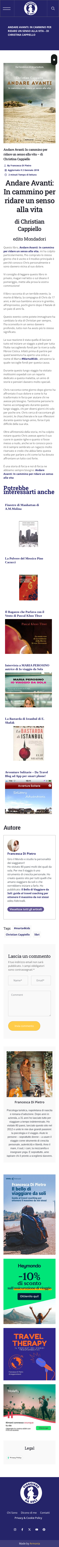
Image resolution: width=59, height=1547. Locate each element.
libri (36, 934)
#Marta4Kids (30, 359)
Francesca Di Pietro (19, 165)
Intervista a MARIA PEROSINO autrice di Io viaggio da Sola (27, 667)
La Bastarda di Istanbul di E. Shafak (24, 720)
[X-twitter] (29, 1529)
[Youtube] (36, 1529)
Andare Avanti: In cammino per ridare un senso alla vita (28, 473)
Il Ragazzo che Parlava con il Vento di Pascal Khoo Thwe (24, 613)
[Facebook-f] (22, 1529)
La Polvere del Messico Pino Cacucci (24, 560)
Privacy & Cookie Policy (28, 1518)
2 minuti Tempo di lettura (22, 174)
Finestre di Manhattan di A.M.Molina (22, 506)
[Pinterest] (44, 1529)
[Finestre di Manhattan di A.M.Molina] (28, 535)
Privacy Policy (15, 1458)
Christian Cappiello (18, 934)
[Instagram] (15, 1529)
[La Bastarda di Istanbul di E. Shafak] (28, 749)
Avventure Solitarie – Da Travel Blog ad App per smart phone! (26, 774)
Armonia (35, 1543)
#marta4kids (22, 928)
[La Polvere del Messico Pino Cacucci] (28, 589)
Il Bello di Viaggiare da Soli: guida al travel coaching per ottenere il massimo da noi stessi (28, 893)
